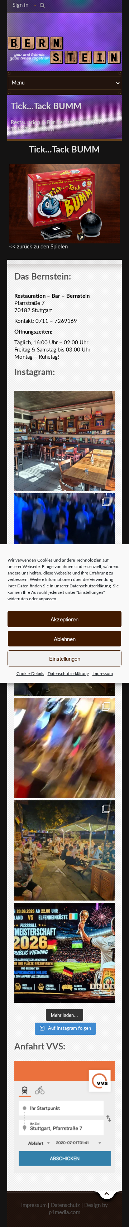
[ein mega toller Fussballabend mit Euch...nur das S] (64, 850)
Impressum (102, 673)
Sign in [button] (20, 5)
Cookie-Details (30, 673)
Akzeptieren (64, 619)
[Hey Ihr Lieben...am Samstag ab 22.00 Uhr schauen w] (64, 953)
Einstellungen (64, 658)
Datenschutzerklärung (90, 586)
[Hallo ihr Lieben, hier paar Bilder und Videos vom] (64, 543)
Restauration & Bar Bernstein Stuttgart (55, 122)
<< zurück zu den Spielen (38, 246)
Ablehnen (65, 638)
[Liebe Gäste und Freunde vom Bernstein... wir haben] (64, 441)
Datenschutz (65, 1205)
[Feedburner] (63, 24)
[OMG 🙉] (64, 748)
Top (107, 1197)
